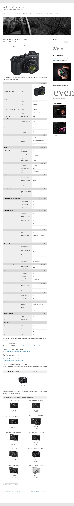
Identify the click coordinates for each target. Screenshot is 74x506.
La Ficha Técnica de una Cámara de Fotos (13, 340)
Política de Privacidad (62, 499)
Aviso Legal (55, 499)
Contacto (56, 13)
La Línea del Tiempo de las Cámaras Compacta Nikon (29, 345)
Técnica (4, 13)
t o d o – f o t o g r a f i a (13, 7)
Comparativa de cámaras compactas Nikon (13, 360)
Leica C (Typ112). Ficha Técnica (39, 491)
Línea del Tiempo (48, 13)
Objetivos (25, 13)
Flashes (31, 13)
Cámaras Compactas (13, 484)
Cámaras (18, 13)
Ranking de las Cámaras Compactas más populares (18, 351)
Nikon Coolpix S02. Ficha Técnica (11, 491)
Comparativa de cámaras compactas (11, 358)
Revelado (11, 13)
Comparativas (39, 13)
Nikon (6, 484)
